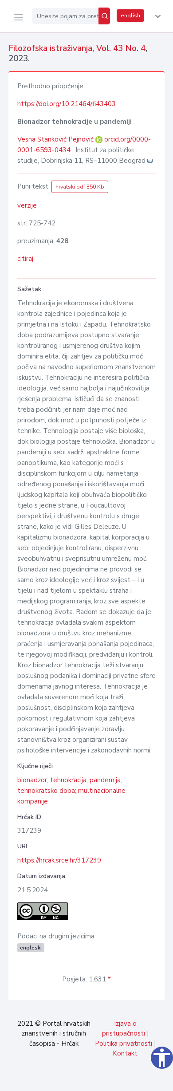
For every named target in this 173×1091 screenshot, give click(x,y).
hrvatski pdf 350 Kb (79, 186)
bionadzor (32, 780)
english (130, 15)
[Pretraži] (104, 16)
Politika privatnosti (123, 1043)
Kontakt (125, 1053)
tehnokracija (68, 780)
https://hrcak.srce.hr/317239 (59, 860)
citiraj (25, 258)
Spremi (102, 1079)
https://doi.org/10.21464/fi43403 (66, 103)
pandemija (105, 780)
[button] (156, 16)
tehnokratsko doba (46, 790)
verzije (27, 205)
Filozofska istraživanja (50, 48)
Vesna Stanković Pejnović (56, 139)
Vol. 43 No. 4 (120, 48)
